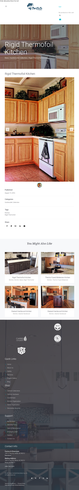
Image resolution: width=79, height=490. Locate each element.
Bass (7, 58)
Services (10, 375)
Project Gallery (12, 378)
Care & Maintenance (13, 428)
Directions (8, 455)
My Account (11, 421)
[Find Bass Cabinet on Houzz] (35, 478)
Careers (9, 435)
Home (9, 364)
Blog (8, 382)
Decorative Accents (13, 408)
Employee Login (12, 432)
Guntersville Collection (18, 58)
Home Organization (13, 405)
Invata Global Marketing (17, 485)
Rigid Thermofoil (10, 215)
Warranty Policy (12, 425)
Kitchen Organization (14, 401)
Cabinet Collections (13, 391)
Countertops (11, 398)
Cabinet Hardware (13, 394)
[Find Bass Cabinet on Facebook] (39, 478)
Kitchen (7, 213)
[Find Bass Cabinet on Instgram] (43, 478)
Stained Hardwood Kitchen (21, 311)
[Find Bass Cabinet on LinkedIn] (47, 478)
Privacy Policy (21, 483)
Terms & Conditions (10, 483)
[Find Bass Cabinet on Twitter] (31, 478)
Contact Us (11, 439)
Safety (9, 371)
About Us (10, 368)
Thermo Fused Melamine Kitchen (57, 277)
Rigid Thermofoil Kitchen (20, 73)
